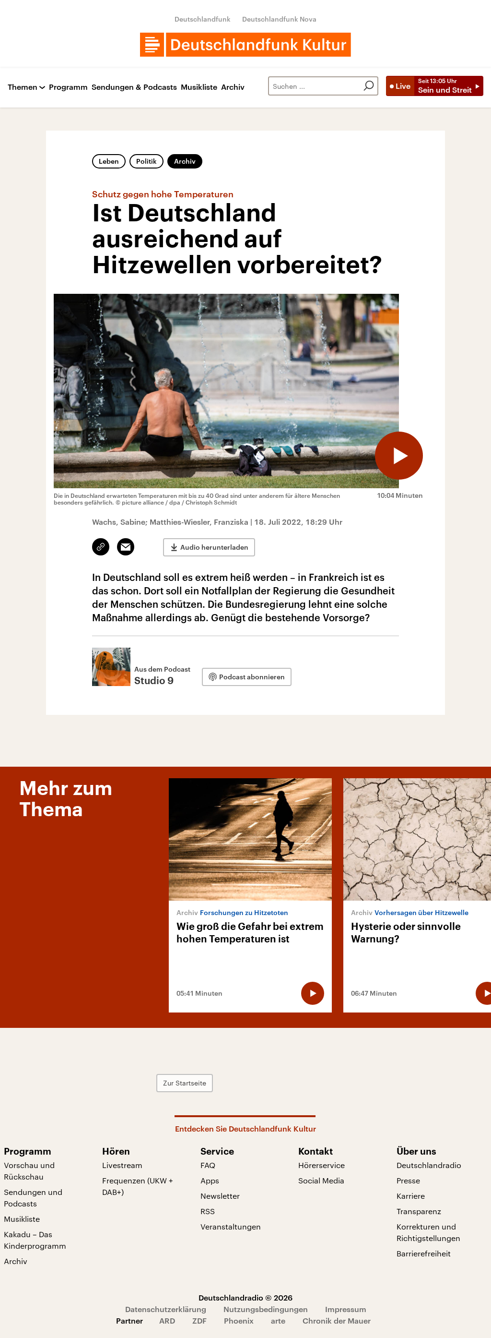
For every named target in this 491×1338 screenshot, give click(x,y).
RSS (207, 1211)
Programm (68, 87)
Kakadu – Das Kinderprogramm (35, 1240)
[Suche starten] (368, 86)
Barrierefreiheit (424, 1253)
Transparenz (419, 1211)
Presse (408, 1180)
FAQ (207, 1164)
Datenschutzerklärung (165, 1309)
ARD (167, 1320)
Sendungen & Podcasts (134, 87)
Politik (146, 161)
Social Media (321, 1180)
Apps (209, 1180)
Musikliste (199, 87)
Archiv (233, 87)
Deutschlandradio (429, 1164)
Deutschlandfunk (203, 19)
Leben (109, 161)
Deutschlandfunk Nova (279, 19)
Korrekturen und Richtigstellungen (428, 1232)
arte (278, 1320)
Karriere (411, 1195)
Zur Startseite (184, 1083)
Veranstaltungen (230, 1226)
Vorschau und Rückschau (29, 1170)
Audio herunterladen (214, 547)
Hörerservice (321, 1164)
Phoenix (239, 1320)
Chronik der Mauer (337, 1320)
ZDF (199, 1320)
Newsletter (220, 1195)
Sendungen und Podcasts (33, 1197)
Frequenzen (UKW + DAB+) (137, 1186)
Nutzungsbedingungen (265, 1309)
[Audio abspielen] (399, 456)
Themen (22, 87)
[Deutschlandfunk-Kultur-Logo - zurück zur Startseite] (245, 45)
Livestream (122, 1164)
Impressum (345, 1309)
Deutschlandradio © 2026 (245, 1297)
